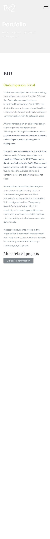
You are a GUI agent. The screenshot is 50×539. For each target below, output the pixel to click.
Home (5, 32)
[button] (18, 260)
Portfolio (16, 32)
